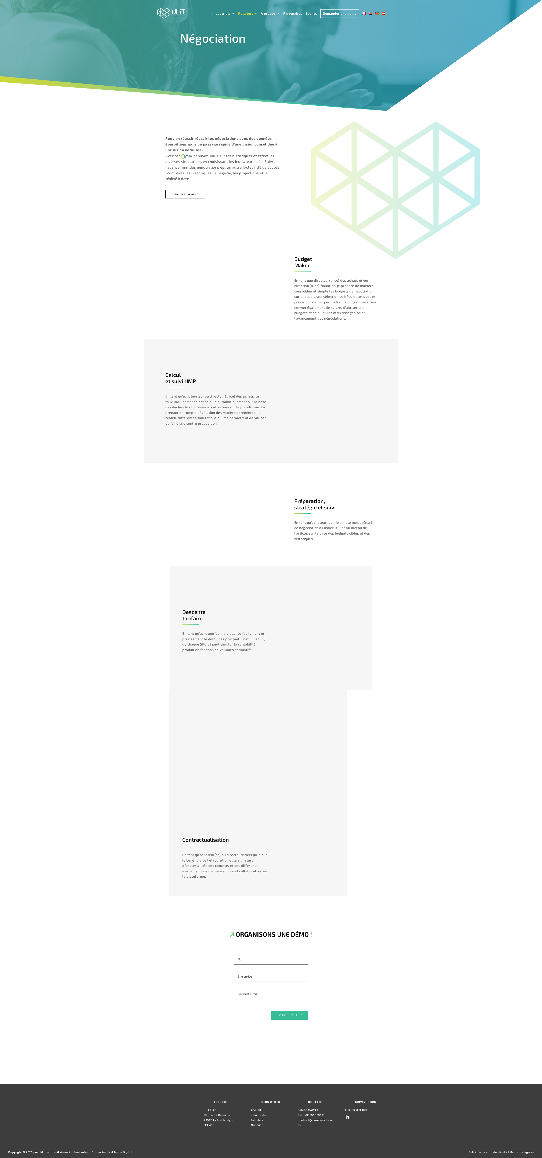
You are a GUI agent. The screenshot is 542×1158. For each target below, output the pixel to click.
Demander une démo (185, 194)
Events (311, 13)
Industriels (221, 13)
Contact (257, 1125)
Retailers (245, 13)
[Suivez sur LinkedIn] (347, 1117)
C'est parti (289, 1015)
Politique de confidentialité (488, 1152)
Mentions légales (522, 1152)
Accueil (256, 1110)
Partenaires (293, 13)
